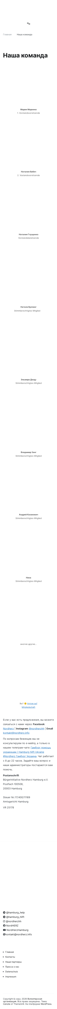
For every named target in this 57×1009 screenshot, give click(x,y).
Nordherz (8, 728)
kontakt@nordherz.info (16, 732)
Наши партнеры (13, 962)
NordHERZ (11, 925)
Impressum (10, 976)
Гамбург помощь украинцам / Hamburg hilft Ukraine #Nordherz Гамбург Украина (27, 752)
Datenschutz (11, 971)
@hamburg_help (15, 912)
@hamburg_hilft (14, 916)
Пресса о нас (12, 966)
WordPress (46, 1004)
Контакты (10, 956)
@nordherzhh (36, 728)
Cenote (6, 1004)
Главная (9, 952)
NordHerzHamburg (17, 929)
